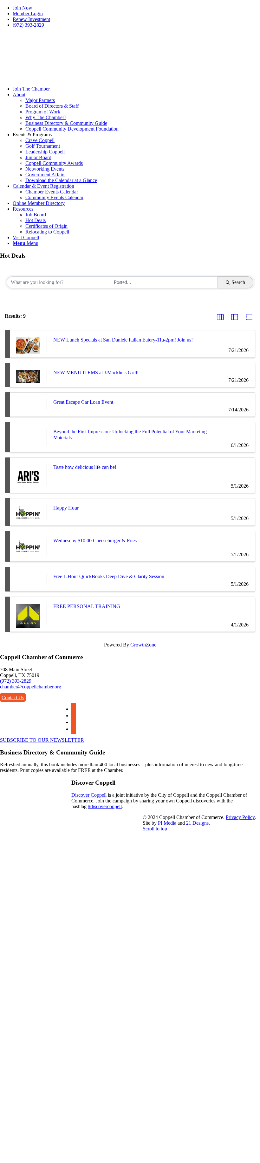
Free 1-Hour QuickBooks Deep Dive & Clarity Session (108, 576)
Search (238, 282)
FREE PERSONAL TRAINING (86, 606)
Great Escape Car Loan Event (83, 402)
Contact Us (13, 697)
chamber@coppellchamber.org (30, 686)
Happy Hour (66, 508)
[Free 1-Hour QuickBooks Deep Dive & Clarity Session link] (28, 579)
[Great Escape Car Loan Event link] (28, 404)
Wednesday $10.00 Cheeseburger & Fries (95, 540)
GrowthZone (143, 644)
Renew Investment (31, 19)
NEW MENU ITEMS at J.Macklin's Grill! (96, 372)
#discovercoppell (105, 806)
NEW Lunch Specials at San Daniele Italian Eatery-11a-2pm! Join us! (123, 339)
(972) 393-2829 (28, 25)
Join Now (22, 7)
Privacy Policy (240, 817)
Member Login (28, 13)
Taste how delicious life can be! (84, 467)
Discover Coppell (89, 795)
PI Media (167, 823)
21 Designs (197, 823)
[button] (220, 317)
